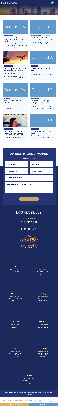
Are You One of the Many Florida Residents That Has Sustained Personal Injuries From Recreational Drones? (15, 71)
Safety (40, 66)
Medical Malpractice (46, 35)
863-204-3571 (15, 270)
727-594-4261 (15, 324)
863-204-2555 (43, 297)
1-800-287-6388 (52, 2)
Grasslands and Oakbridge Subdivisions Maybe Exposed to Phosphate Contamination (41, 102)
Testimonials (46, 392)
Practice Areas (30, 392)
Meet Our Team (22, 392)
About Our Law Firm (13, 392)
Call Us (44, 404)
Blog (51, 392)
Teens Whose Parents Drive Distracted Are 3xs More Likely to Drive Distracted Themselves (15, 133)
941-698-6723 (43, 351)
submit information (29, 199)
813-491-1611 (42, 270)
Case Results (38, 392)
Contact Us (29, 394)
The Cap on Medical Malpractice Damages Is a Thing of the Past (42, 38)
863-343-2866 (43, 324)
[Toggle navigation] (56, 2)
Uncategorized (43, 98)
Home (6, 392)
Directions (15, 274)
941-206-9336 (15, 351)
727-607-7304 (15, 297)
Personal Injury (17, 66)
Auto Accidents (17, 35)
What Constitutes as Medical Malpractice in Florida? (13, 101)
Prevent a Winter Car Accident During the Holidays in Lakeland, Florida (15, 39)
